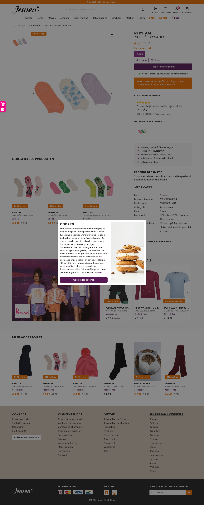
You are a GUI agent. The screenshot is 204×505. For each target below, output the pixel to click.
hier (100, 256)
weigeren (65, 266)
